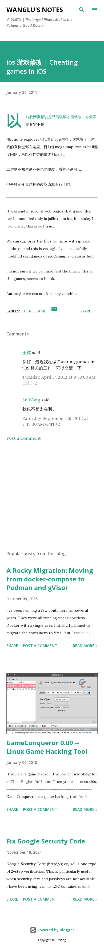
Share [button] (85, 310)
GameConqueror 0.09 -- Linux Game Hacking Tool (46, 747)
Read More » (85, 645)
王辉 (26, 352)
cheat (27, 310)
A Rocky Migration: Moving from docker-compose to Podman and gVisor (49, 579)
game (40, 310)
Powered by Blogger (55, 929)
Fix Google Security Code (45, 841)
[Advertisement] (52, 495)
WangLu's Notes (34, 9)
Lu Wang (31, 399)
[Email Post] (54, 310)
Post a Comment (23, 438)
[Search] (81, 9)
